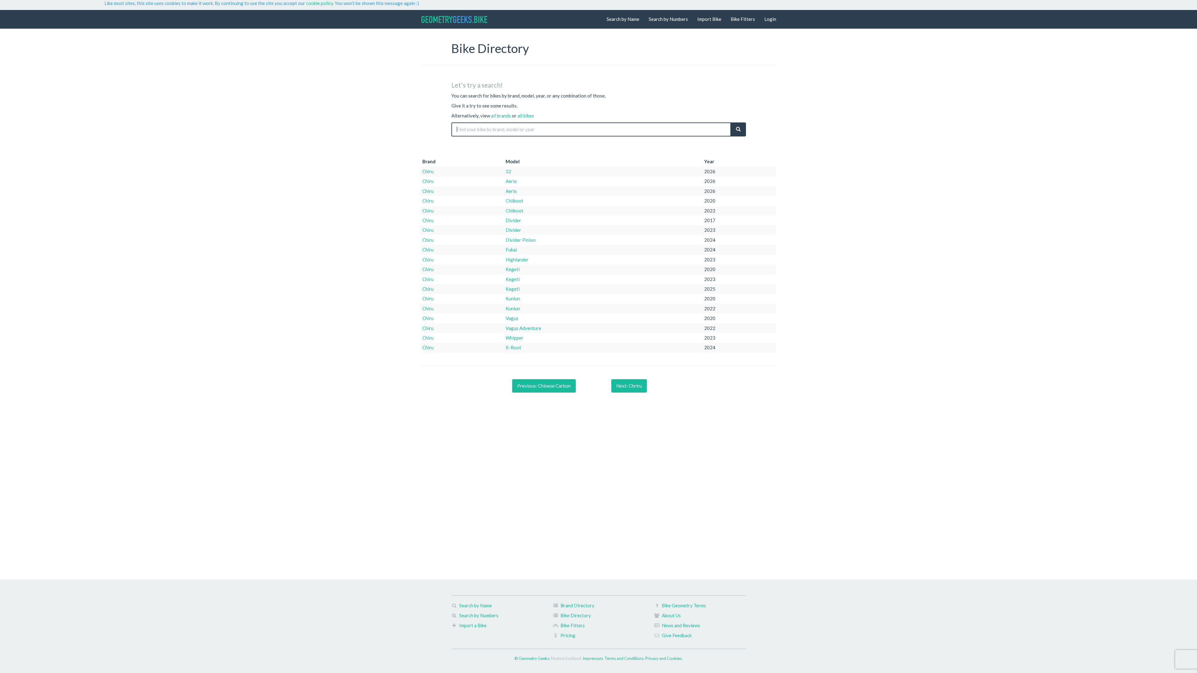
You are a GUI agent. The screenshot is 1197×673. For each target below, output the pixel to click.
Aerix (511, 181)
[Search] (738, 129)
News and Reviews (681, 625)
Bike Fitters (743, 19)
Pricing (567, 635)
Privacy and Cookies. (664, 658)
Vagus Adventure (523, 328)
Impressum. (593, 658)
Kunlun (513, 298)
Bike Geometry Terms (684, 605)
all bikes (525, 115)
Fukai (511, 249)
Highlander (517, 259)
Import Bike (709, 19)
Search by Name (623, 19)
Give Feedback (677, 635)
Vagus (512, 318)
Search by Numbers (668, 19)
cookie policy (319, 3)
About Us (671, 615)
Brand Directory (577, 605)
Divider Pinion (521, 240)
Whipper (514, 338)
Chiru (428, 171)
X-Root (513, 347)
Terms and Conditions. (624, 658)
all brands (501, 115)
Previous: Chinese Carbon (544, 386)
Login (770, 19)
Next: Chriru (629, 386)
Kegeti (513, 269)
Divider (513, 220)
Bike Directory (575, 615)
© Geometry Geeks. (532, 658)
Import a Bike (473, 625)
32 (508, 171)
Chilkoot (514, 200)
